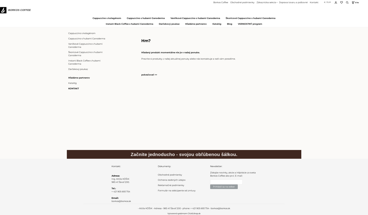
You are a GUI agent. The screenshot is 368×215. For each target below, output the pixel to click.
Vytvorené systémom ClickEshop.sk (184, 213)
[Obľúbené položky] (341, 2)
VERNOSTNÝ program (250, 24)
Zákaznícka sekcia (266, 2)
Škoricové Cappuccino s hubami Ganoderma (250, 18)
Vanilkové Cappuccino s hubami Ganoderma (195, 18)
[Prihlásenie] (335, 2)
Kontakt (314, 2)
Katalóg (216, 24)
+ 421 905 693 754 (121, 191)
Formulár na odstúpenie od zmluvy (176, 190)
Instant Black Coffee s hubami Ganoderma (129, 24)
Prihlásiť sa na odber (224, 186)
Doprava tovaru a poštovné (293, 2)
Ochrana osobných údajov (172, 180)
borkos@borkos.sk (121, 201)
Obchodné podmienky (242, 2)
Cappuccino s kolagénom (107, 18)
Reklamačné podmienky (171, 185)
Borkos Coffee (220, 2)
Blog (229, 24)
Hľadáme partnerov (196, 24)
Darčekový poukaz (169, 24)
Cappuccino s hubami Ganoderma (146, 18)
